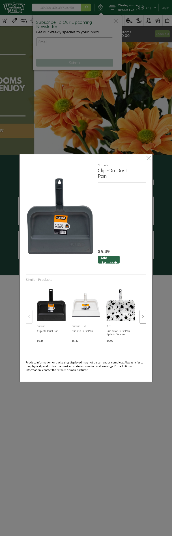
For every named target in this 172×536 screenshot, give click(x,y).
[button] (60, 216)
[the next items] (143, 317)
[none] (51, 312)
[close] (148, 158)
